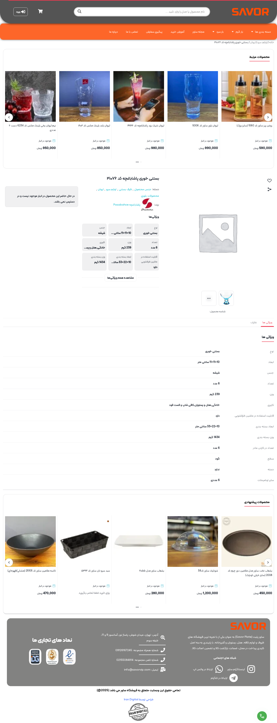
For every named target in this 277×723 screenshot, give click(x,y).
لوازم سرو (262, 42)
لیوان (253, 42)
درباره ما (113, 31)
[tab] (267, 322)
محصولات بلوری (150, 195)
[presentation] (268, 117)
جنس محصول (142, 189)
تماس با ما (132, 31)
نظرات (253, 322)
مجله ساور (198, 31)
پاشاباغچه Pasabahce (126, 204)
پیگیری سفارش (154, 31)
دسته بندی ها (263, 31)
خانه (271, 42)
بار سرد (220, 31)
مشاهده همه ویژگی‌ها (120, 277)
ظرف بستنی (125, 189)
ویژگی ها (267, 322)
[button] (139, 607)
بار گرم (239, 31)
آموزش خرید (177, 31)
